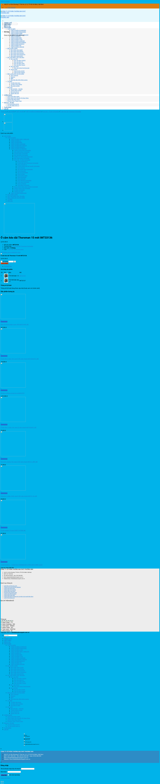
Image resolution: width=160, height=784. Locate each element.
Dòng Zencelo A (22, 164)
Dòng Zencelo (21, 179)
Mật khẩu (4, 772)
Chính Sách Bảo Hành (13, 96)
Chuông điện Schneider (21, 153)
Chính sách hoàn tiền (9, 595)
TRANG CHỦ (8, 22)
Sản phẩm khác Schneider (21, 152)
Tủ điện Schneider (19, 190)
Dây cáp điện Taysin (19, 65)
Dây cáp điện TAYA (19, 63)
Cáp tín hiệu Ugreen (19, 72)
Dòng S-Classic (21, 183)
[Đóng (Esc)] (1, 781)
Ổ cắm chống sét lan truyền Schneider (28, 166)
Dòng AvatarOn (21, 177)
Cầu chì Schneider (22, 172)
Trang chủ (4, 111)
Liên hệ (6, 108)
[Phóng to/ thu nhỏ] (3, 781)
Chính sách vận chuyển (10, 590)
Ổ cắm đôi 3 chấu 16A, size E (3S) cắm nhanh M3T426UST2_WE (20, 359)
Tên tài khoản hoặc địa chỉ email (11, 769)
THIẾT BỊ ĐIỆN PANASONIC (18, 32)
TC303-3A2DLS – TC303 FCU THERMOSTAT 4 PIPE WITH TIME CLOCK (21, 565)
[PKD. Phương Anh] (24, 743)
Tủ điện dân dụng (15, 83)
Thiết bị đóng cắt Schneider (22, 188)
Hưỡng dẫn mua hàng (9, 591)
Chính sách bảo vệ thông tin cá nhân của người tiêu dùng (18, 596)
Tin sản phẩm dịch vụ (13, 105)
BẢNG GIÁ (7, 26)
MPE (12, 78)
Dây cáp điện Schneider (21, 155)
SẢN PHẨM (7, 27)
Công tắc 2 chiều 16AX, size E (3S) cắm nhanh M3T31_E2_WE (19, 496)
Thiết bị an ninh (18, 191)
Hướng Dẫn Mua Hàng (13, 99)
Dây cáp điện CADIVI (20, 60)
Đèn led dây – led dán (17, 89)
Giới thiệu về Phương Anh (10, 586)
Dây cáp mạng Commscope (21, 68)
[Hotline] (24, 734)
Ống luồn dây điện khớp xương (19, 80)
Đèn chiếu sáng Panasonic (18, 54)
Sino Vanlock (14, 75)
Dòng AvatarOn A (22, 161)
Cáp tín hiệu (14, 69)
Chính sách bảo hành (9, 588)
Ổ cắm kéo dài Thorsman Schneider (70, 111)
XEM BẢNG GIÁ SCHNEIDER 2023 (10, 252)
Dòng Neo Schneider (23, 185)
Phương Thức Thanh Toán (14, 101)
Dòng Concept (21, 171)
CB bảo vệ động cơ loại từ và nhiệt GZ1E (12, 393)
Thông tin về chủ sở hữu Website (12, 587)
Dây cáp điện (14, 59)
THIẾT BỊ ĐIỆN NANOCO (17, 44)
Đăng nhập (3, 775)
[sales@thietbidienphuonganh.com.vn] (24, 745)
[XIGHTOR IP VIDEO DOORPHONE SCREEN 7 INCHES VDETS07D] (8, 130)
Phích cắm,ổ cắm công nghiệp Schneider (26, 187)
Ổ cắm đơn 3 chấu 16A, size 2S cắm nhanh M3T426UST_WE (18, 427)
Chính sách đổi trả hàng (10, 594)
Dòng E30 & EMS (22, 176)
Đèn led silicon (15, 92)
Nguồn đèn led (15, 93)
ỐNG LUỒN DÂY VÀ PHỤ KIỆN (15, 74)
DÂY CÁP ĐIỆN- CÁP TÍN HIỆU (15, 57)
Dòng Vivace (21, 168)
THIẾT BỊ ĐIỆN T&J (16, 45)
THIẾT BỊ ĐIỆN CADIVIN (17, 47)
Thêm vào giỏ (4, 263)
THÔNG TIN (8, 266)
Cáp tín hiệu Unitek (19, 71)
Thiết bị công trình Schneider (22, 150)
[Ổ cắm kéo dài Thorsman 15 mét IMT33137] (8, 121)
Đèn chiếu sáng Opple (17, 50)
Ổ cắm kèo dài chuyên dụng (15, 249)
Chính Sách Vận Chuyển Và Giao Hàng (17, 98)
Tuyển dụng (7, 107)
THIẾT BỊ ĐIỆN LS (15, 36)
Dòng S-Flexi (21, 174)
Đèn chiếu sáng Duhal (17, 56)
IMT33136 (23, 276)
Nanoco (13, 77)
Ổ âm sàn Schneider (23, 182)
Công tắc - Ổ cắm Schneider (50, 111)
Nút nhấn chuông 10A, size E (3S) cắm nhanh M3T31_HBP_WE (19, 462)
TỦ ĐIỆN (9, 81)
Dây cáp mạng (14, 66)
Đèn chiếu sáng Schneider (21, 158)
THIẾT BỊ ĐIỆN (11, 29)
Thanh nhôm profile (16, 90)
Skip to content (5, 1)
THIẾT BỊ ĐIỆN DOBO (16, 33)
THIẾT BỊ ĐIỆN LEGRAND (18, 41)
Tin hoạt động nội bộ (13, 104)
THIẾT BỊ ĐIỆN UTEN (16, 39)
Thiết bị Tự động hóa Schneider (23, 157)
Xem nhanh (4, 321)
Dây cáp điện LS (18, 62)
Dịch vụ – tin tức (9, 102)
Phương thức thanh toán (10, 592)
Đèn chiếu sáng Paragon (17, 53)
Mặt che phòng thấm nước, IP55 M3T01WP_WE (15, 324)
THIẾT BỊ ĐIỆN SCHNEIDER (18, 30)
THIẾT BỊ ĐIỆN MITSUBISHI (18, 42)
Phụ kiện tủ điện (15, 86)
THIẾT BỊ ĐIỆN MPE (16, 38)
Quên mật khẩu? (5, 778)
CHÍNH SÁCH (8, 95)
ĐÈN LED (9, 87)
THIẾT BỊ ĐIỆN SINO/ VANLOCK (19, 35)
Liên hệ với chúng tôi (9, 598)
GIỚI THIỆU (7, 24)
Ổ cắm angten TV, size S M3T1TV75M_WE (13, 530)
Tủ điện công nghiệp (16, 84)
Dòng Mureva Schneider (24, 180)
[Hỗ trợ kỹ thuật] (24, 740)
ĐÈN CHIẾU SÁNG (12, 48)
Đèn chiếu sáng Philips (17, 51)
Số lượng (5, 261)
